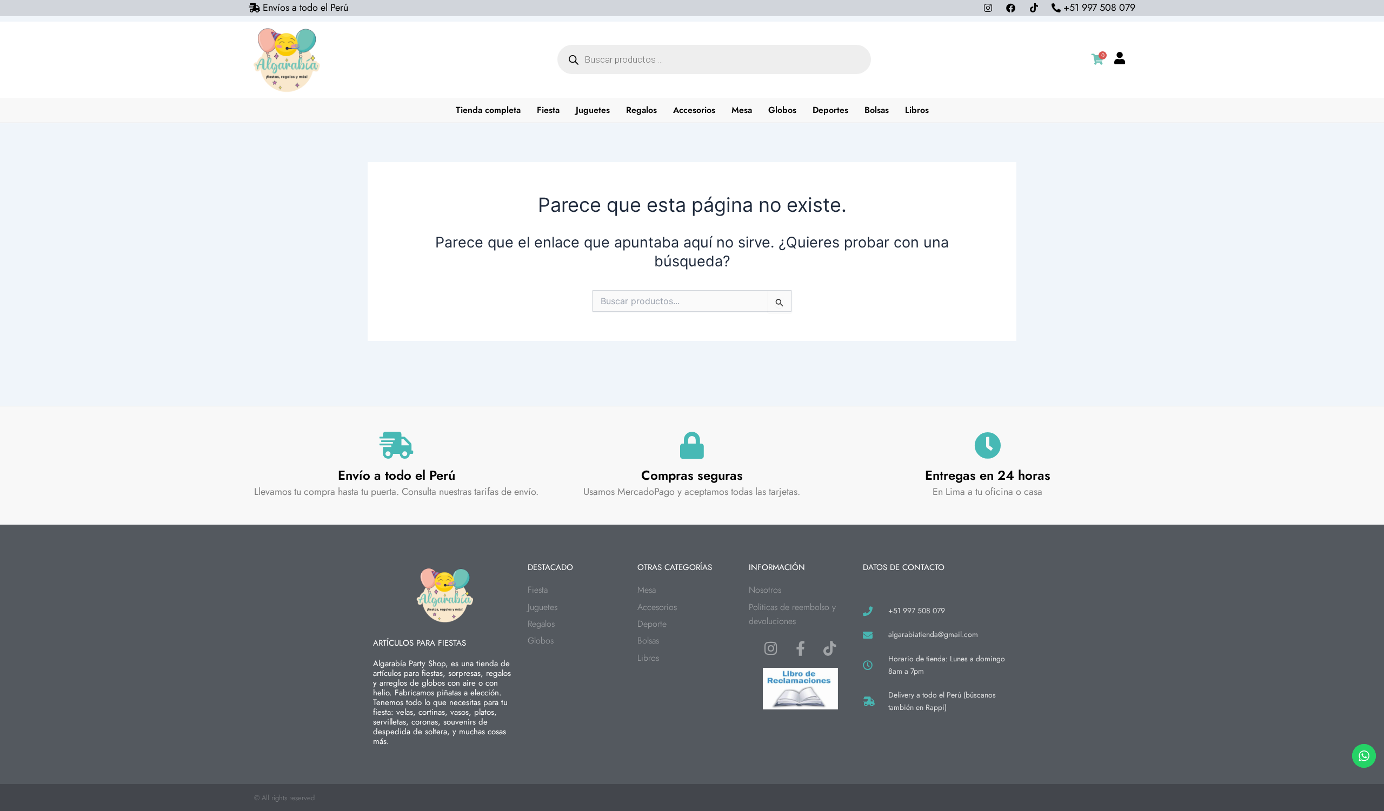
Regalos (641, 110)
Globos (782, 110)
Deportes (830, 110)
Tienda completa (488, 110)
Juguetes (593, 110)
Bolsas (876, 110)
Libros (917, 110)
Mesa (741, 110)
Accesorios (694, 110)
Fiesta (548, 110)
